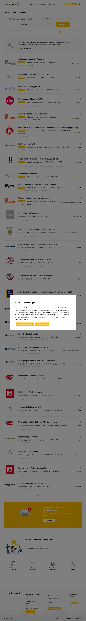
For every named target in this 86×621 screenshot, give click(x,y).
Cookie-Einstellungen (42, 324)
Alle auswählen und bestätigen (25, 324)
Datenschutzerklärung (21, 319)
